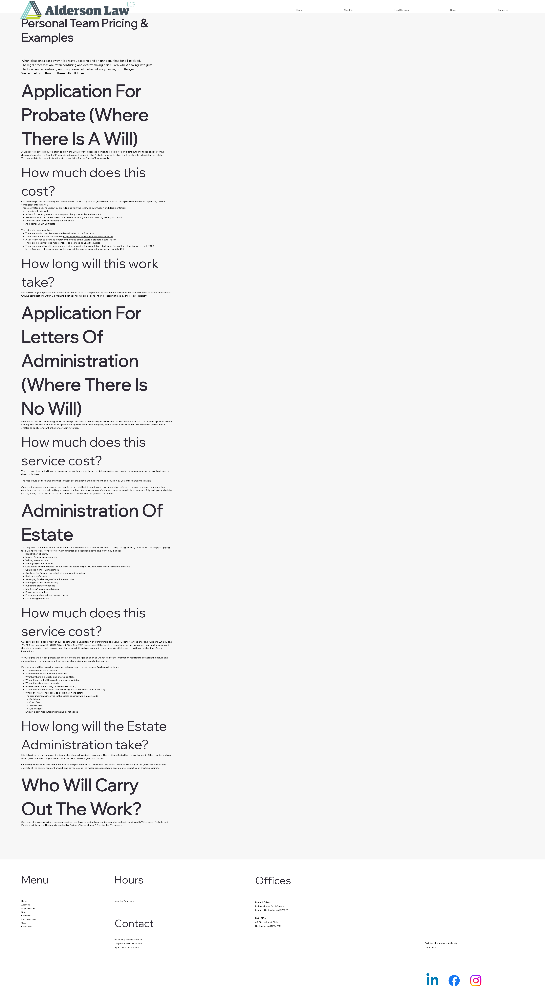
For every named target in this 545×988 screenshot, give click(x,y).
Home (24, 901)
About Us (25, 904)
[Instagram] (475, 980)
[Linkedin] (432, 980)
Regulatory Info (28, 919)
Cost (23, 923)
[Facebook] (454, 980)
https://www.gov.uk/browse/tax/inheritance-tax (88, 236)
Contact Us (26, 915)
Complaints (26, 926)
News (24, 912)
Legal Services (28, 908)
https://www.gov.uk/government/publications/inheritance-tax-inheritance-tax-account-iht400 (74, 249)
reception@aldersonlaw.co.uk (128, 939)
